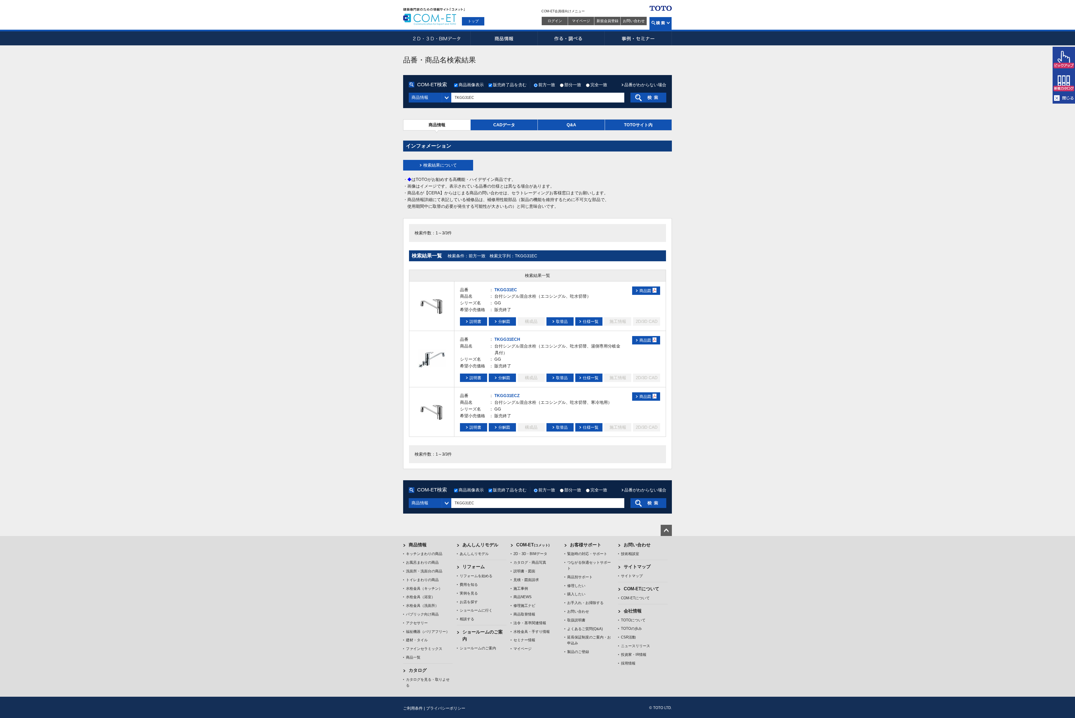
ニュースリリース (635, 646)
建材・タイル (417, 640)
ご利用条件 (413, 708)
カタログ (418, 670)
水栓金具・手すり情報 (531, 632)
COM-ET (533, 544)
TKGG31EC (505, 289)
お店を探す (469, 602)
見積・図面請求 (526, 580)
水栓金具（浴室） (420, 597)
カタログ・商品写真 (529, 562)
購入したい (576, 594)
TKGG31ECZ (507, 395)
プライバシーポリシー (445, 708)
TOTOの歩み (631, 628)
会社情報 (633, 611)
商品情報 (504, 38)
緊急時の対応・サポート (587, 554)
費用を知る (469, 584)
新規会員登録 (607, 21)
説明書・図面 (524, 571)
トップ (473, 21)
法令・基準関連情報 (529, 623)
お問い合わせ (634, 21)
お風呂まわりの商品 (422, 562)
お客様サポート (585, 544)
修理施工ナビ (524, 605)
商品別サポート (580, 577)
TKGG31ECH (507, 339)
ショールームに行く (476, 610)
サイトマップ (637, 566)
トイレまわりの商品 (422, 580)
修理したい (576, 586)
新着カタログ (1064, 81)
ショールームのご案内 (478, 648)
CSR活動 (628, 637)
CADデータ (504, 124)
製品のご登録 (578, 652)
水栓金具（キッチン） (424, 588)
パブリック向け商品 (422, 614)
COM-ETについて (641, 588)
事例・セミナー (638, 38)
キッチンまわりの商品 (424, 554)
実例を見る (469, 593)
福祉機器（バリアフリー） (428, 632)
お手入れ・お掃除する (585, 603)
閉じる (1064, 98)
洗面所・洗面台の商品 (424, 571)
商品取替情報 (524, 614)
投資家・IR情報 (633, 654)
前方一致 (546, 84)
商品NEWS (522, 597)
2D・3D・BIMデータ (436, 38)
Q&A (571, 124)
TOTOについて (633, 620)
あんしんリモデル (480, 544)
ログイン (555, 21)
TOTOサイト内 (638, 124)
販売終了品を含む (510, 84)
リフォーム (473, 566)
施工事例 (520, 588)
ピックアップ (1064, 58)
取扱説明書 (576, 620)
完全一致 (598, 84)
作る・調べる (571, 38)
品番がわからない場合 (645, 84)
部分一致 (572, 84)
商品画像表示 (471, 84)
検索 (660, 23)
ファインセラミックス (424, 649)
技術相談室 (630, 554)
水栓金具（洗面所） (422, 605)
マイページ (581, 21)
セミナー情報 (524, 640)
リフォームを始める (476, 576)
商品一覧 (413, 657)
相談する (467, 619)
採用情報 (628, 663)
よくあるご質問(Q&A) (585, 629)
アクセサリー (417, 623)
